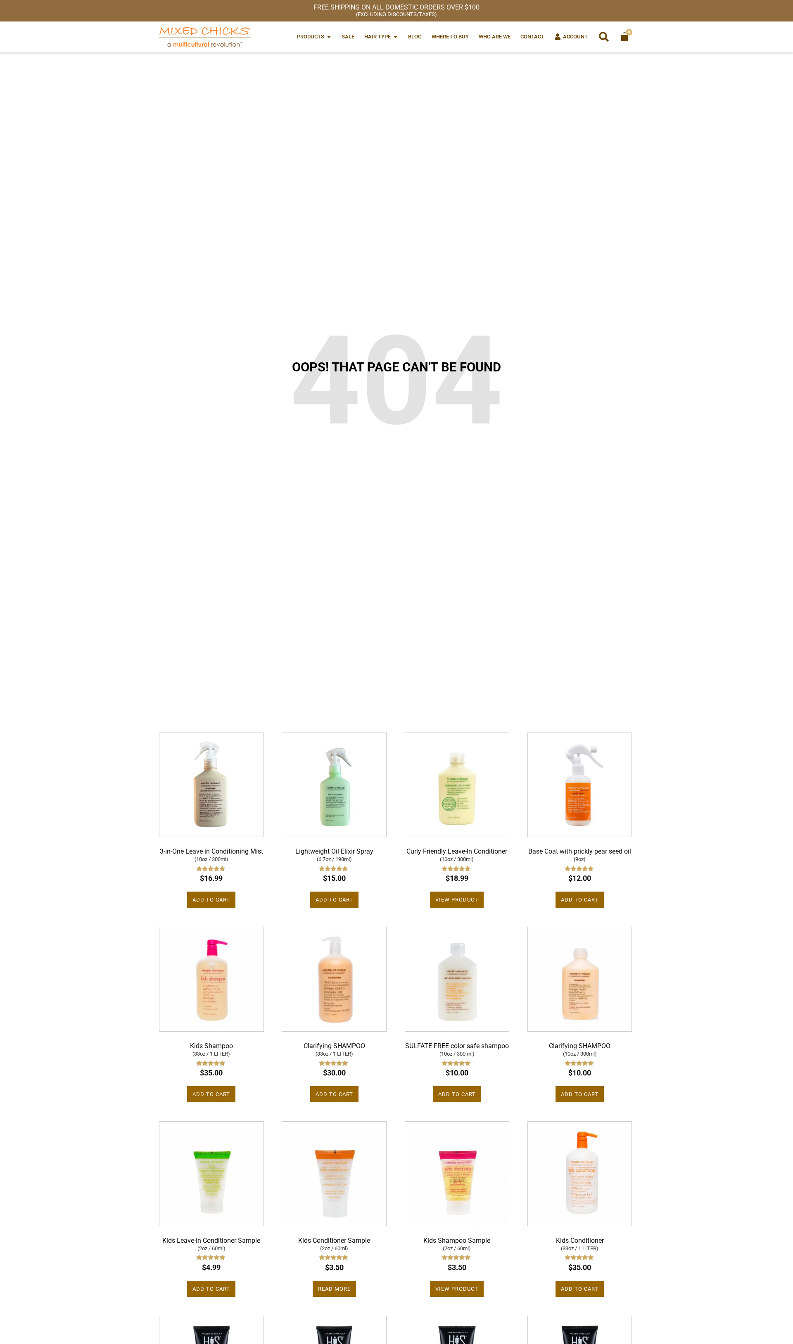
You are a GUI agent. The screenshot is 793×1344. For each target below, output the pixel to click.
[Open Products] (329, 36)
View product (456, 900)
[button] (604, 37)
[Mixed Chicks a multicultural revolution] (205, 37)
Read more (334, 1289)
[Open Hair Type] (395, 36)
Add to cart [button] (211, 900)
